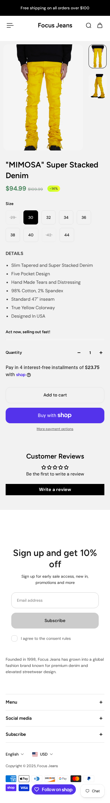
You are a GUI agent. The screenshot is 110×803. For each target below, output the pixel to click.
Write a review (55, 489)
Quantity (14, 352)
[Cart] (99, 25)
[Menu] (10, 25)
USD (44, 754)
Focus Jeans (55, 25)
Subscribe (55, 620)
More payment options (55, 429)
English (12, 754)
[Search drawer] (88, 25)
